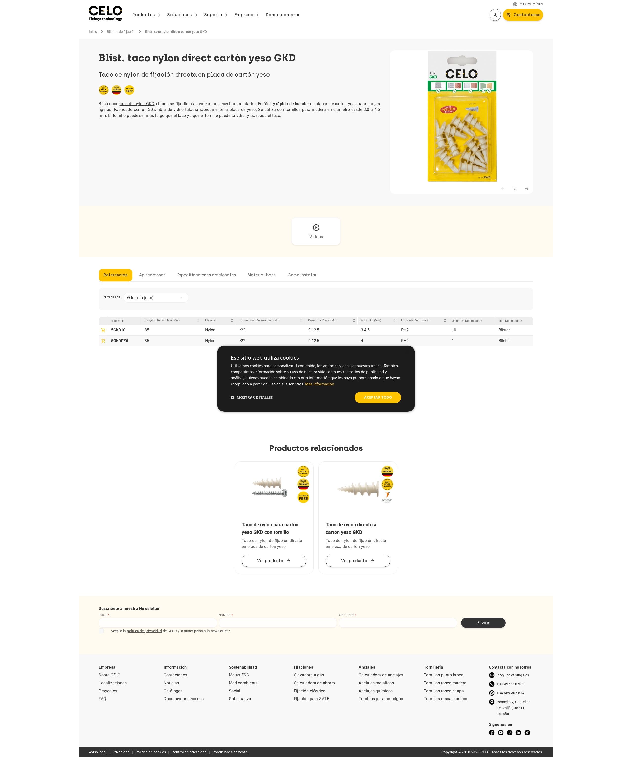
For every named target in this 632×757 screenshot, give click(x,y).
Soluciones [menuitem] (183, 14)
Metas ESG (239, 675)
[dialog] (316, 378)
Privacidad (121, 752)
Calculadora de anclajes (381, 675)
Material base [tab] (262, 275)
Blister (504, 330)
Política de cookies (151, 752)
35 (147, 330)
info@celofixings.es (513, 675)
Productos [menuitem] (147, 14)
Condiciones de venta (230, 752)
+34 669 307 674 (511, 693)
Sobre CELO (109, 675)
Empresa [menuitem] (247, 14)
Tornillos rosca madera (445, 683)
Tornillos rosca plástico (445, 698)
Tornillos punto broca (444, 675)
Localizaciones (113, 683)
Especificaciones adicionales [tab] (206, 275)
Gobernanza (240, 698)
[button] (252, 397)
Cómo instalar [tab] (302, 275)
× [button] (407, 351)
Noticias (171, 683)
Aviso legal (98, 752)
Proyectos (108, 691)
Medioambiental (244, 683)
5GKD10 (118, 330)
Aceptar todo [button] (378, 397)
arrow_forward (526, 189)
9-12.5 (313, 330)
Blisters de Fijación (121, 32)
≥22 (242, 330)
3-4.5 (365, 330)
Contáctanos (175, 675)
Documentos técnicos (184, 698)
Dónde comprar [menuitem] (283, 14)
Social (234, 691)
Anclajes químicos (376, 691)
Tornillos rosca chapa (444, 691)
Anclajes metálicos (376, 683)
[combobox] (156, 298)
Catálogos (173, 691)
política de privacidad (144, 631)
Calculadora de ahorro (314, 683)
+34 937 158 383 (511, 684)
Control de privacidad (189, 752)
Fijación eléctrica (309, 691)
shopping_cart (103, 330)
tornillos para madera (305, 109)
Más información (319, 383)
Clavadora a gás (309, 675)
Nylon (210, 330)
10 (454, 330)
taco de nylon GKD (137, 103)
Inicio (93, 32)
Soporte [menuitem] (216, 14)
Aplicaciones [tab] (152, 275)
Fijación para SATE (311, 698)
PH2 (405, 330)
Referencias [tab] (115, 275)
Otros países (528, 4)
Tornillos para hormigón (381, 698)
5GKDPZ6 (119, 340)
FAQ (102, 698)
